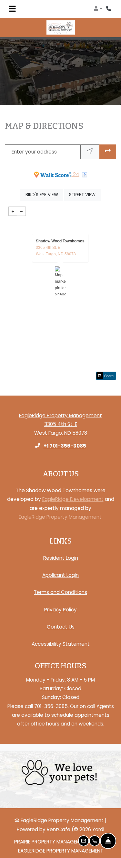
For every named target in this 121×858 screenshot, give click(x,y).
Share (108, 375)
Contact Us (61, 626)
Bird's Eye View (44, 194)
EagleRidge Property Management (60, 517)
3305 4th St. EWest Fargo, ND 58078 (56, 250)
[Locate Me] (90, 151)
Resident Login (60, 557)
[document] (60, 280)
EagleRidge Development (73, 499)
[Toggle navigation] (12, 9)
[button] (98, 9)
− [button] (21, 211)
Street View (84, 194)
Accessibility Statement (61, 643)
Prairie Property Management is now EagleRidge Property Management (60, 846)
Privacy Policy (60, 609)
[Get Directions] (107, 151)
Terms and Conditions (60, 592)
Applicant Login (60, 574)
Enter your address (34, 151)
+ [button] (13, 211)
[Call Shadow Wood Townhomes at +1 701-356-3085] (109, 9)
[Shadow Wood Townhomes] (60, 280)
